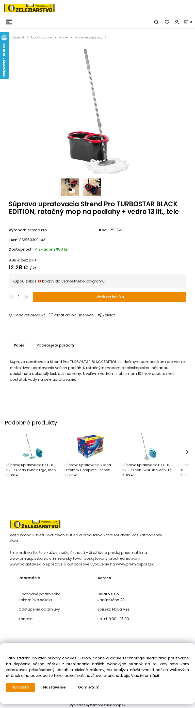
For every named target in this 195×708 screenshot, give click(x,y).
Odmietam (89, 687)
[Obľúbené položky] (167, 22)
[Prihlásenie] (176, 22)
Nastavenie (54, 687)
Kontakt (26, 618)
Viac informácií (145, 675)
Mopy (63, 37)
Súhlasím (20, 687)
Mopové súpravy (88, 37)
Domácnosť (14, 37)
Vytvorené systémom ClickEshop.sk (97, 705)
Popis (19, 345)
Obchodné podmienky (39, 594)
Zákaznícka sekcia (35, 599)
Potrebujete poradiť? (56, 345)
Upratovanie (41, 37)
